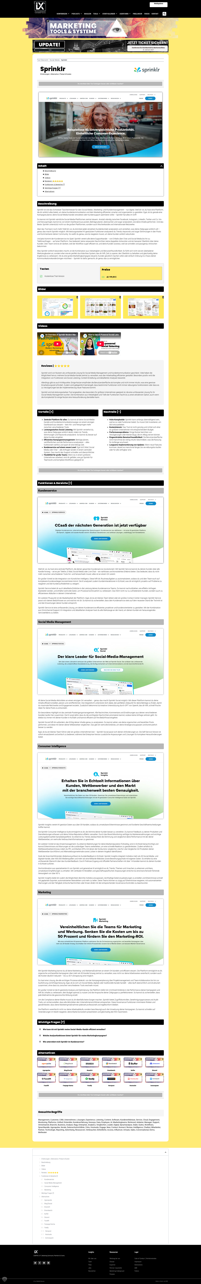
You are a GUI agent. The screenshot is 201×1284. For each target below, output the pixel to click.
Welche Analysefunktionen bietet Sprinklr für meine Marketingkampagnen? (75, 1035)
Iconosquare (155, 1085)
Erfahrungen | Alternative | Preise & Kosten (55, 1159)
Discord (154, 1070)
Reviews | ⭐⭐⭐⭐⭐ (54, 181)
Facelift (46, 1085)
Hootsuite (133, 1085)
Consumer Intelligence (51, 1186)
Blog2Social (68, 1070)
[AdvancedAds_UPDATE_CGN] (100, 46)
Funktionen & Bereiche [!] (55, 184)
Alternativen (49, 191)
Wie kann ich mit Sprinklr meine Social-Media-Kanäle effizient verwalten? (74, 1029)
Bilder (47, 174)
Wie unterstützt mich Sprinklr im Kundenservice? (63, 1042)
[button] (63, 14)
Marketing (47, 1190)
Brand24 (89, 1070)
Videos (47, 178)
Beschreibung (50, 171)
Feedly (89, 1085)
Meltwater (42, 1132)
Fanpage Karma (68, 1085)
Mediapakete (158, 4)
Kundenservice (49, 1179)
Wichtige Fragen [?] (53, 188)
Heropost (111, 1085)
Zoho (87, 1127)
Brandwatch (111, 1070)
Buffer (133, 1070)
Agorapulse (46, 1070)
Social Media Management (53, 1183)
